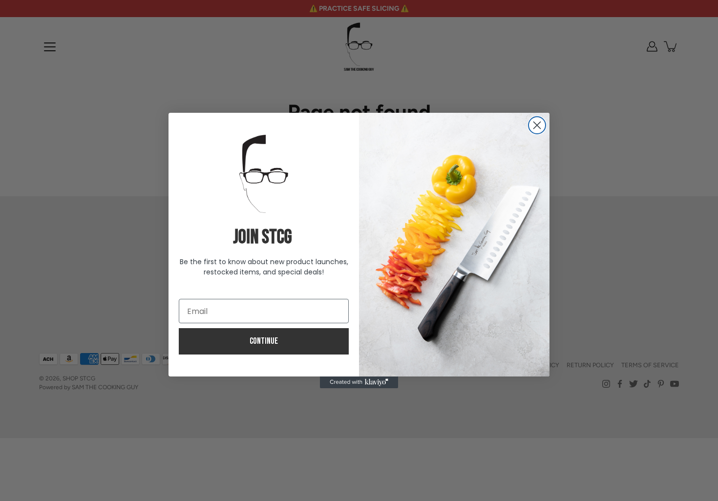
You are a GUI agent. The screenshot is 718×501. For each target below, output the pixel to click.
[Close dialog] (537, 125)
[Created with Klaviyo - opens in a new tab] (359, 382)
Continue (264, 341)
